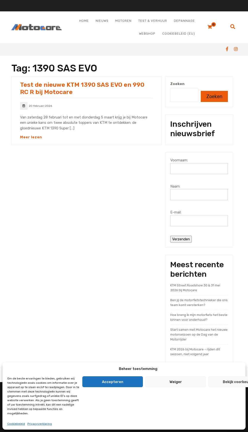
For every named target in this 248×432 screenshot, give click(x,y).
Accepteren (112, 382)
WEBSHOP (147, 33)
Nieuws (102, 21)
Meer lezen (31, 137)
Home (84, 21)
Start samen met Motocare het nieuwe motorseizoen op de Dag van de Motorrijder (199, 334)
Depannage (184, 21)
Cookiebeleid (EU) (178, 33)
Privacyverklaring (39, 423)
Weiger (176, 382)
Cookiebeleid (16, 423)
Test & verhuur (152, 21)
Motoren (123, 21)
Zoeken (177, 84)
